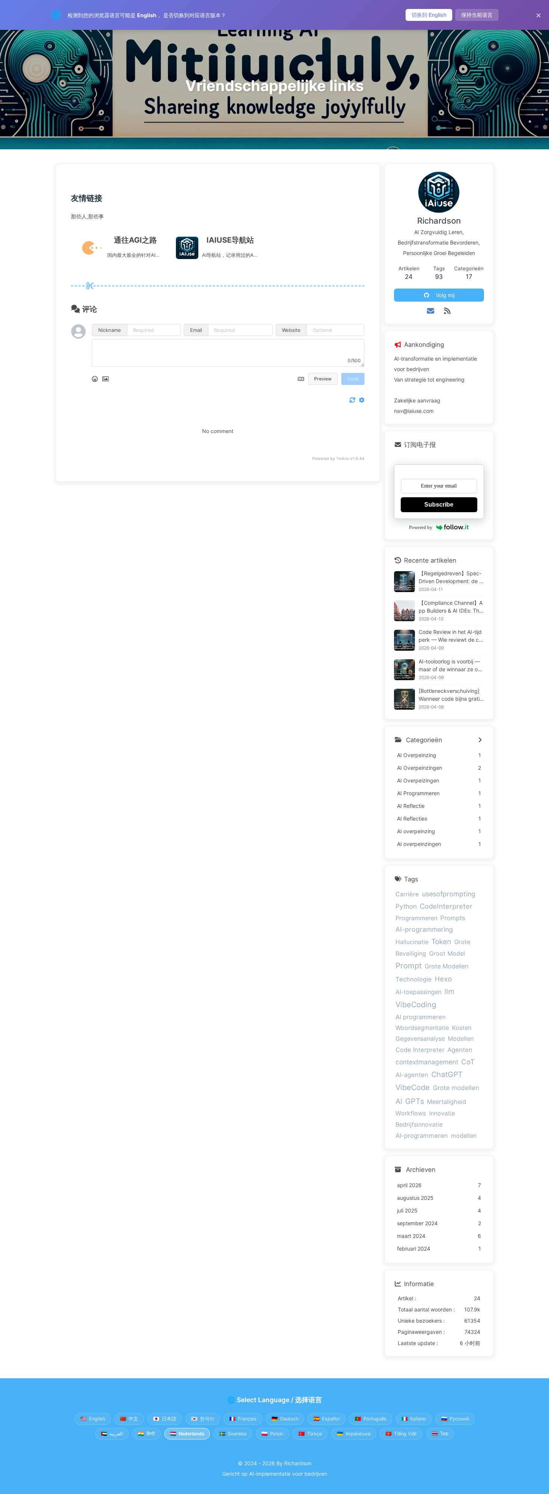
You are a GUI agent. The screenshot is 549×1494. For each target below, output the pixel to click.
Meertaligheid (446, 1101)
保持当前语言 (477, 15)
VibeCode (413, 1087)
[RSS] (447, 310)
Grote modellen (456, 1088)
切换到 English (429, 15)
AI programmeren (421, 1017)
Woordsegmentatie (422, 1027)
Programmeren (416, 918)
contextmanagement (427, 1062)
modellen (464, 1135)
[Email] (430, 310)
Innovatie (442, 1113)
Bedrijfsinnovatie (419, 1124)
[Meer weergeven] (480, 740)
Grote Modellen (446, 966)
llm (449, 991)
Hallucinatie (412, 942)
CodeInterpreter (446, 906)
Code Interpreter (420, 1049)
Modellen (461, 1038)
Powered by (420, 527)
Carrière (407, 894)
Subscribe (438, 504)
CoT (468, 1062)
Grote (462, 942)
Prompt (409, 965)
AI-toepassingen (418, 992)
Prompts (452, 918)
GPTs (414, 1101)
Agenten (459, 1049)
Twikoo (342, 458)
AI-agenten (412, 1075)
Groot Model (447, 953)
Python (406, 906)
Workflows (411, 1113)
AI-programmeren (422, 1135)
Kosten (461, 1027)
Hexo (443, 979)
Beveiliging (411, 953)
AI (399, 1101)
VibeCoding (416, 1004)
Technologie (414, 979)
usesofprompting (448, 894)
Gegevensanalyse (420, 1038)
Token (441, 941)
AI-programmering (424, 929)
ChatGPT (447, 1074)
